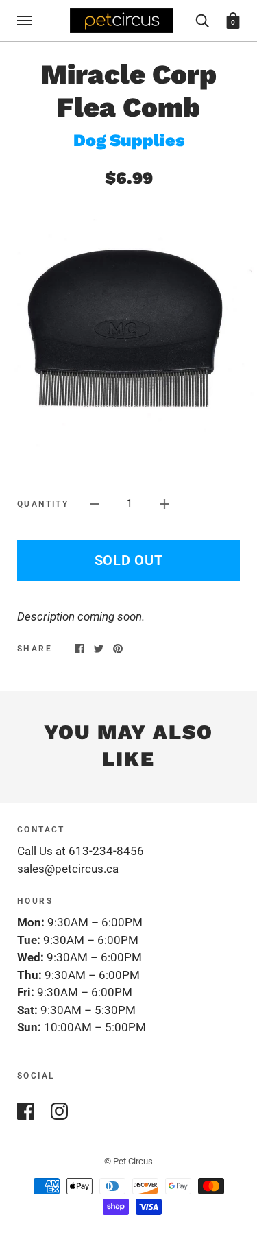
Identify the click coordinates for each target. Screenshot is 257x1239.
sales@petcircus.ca (68, 869)
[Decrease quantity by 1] (94, 504)
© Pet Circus (128, 1161)
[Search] (202, 19)
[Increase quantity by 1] (164, 504)
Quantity (43, 504)
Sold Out (129, 560)
